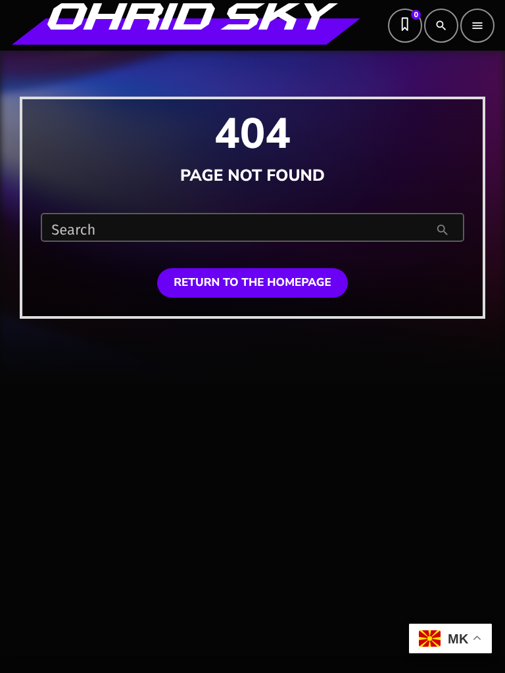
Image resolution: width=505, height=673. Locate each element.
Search (73, 230)
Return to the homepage (252, 282)
